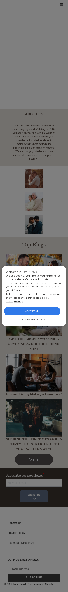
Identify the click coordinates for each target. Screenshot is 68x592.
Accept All (32, 311)
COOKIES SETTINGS (30, 319)
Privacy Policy (14, 301)
